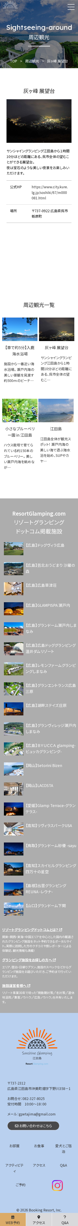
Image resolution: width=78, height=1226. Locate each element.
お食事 (39, 1145)
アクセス (39, 1165)
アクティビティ (14, 1167)
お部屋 (14, 1145)
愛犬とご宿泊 (63, 1148)
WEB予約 (13, 1222)
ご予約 (21, 1184)
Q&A (63, 1165)
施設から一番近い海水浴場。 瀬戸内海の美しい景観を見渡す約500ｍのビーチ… (19, 372)
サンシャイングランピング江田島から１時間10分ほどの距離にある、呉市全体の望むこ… (56, 368)
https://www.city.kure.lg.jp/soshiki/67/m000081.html (50, 192)
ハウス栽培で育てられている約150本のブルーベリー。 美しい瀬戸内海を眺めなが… (19, 456)
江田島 (56, 428)
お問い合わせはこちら (35, 1125)
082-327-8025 (34, 1098)
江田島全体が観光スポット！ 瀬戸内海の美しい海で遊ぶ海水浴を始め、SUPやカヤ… (55, 450)
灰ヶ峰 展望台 (56, 347)
